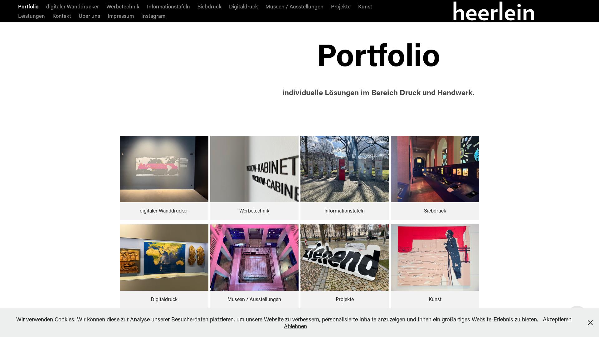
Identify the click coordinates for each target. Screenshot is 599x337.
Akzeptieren (557, 319)
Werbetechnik (122, 6)
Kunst (365, 6)
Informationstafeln (168, 6)
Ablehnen (295, 326)
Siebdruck (209, 6)
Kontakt (61, 15)
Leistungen (31, 15)
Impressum (121, 15)
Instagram (153, 15)
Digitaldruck (243, 6)
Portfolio (28, 6)
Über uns (89, 15)
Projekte (341, 6)
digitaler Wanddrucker (72, 6)
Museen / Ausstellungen (294, 6)
